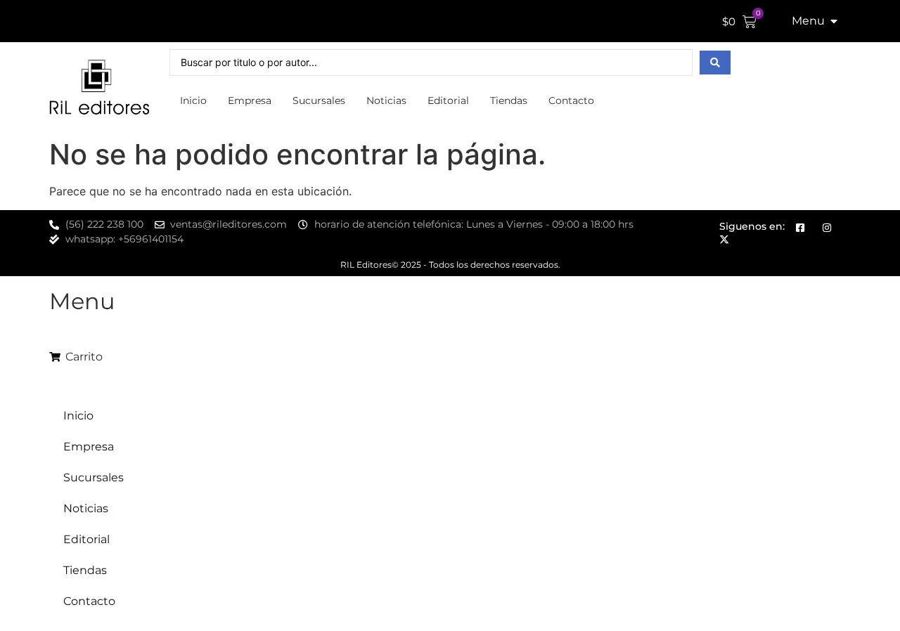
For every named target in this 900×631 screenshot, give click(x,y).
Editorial (448, 100)
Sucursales (318, 100)
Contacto (571, 100)
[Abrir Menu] (834, 21)
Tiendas (508, 100)
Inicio (193, 100)
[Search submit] (715, 62)
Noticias (386, 100)
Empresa (249, 100)
